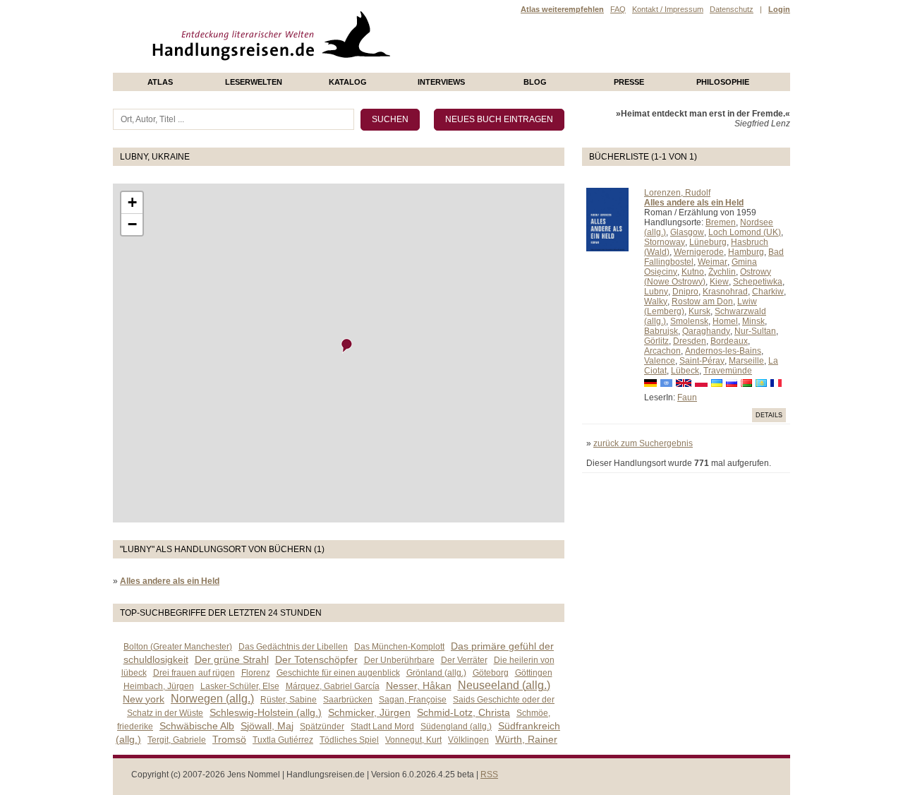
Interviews (441, 82)
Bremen (720, 222)
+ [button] (132, 202)
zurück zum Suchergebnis (643, 443)
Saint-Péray (702, 361)
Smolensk (689, 321)
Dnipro (685, 292)
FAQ (618, 9)
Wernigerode (699, 252)
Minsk (753, 321)
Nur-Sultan (755, 331)
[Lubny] (347, 345)
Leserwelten (253, 82)
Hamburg (746, 252)
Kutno (692, 272)
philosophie (722, 82)
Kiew (719, 282)
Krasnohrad (725, 292)
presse (629, 82)
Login (779, 9)
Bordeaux (729, 341)
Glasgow (687, 232)
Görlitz (656, 341)
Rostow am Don (702, 301)
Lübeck (685, 371)
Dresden (689, 341)
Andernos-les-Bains (723, 351)
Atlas (160, 82)
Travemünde (727, 371)
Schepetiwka (757, 282)
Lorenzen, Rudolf (677, 193)
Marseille (746, 361)
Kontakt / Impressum (667, 9)
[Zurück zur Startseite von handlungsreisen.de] (374, 68)
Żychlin (722, 272)
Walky (655, 301)
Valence (659, 361)
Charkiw (768, 292)
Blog (535, 82)
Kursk (699, 311)
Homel (725, 321)
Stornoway (664, 242)
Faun (687, 397)
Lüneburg (708, 242)
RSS (489, 774)
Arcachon (662, 351)
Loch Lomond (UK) (744, 232)
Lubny (656, 292)
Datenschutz (731, 9)
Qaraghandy (706, 331)
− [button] (132, 224)
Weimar (712, 262)
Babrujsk (661, 331)
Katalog (348, 82)
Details (769, 415)
